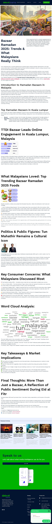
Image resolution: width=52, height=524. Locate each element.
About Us (29, 504)
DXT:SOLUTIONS (31, 501)
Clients (28, 507)
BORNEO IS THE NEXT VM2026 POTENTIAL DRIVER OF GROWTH (18, 435)
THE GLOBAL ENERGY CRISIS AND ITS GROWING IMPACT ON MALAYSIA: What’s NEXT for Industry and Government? (6, 436)
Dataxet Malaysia (15, 413)
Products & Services (31, 498)
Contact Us (46, 2)
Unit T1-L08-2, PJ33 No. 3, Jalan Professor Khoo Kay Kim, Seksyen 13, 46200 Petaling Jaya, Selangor (45, 507)
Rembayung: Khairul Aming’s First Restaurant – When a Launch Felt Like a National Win (45, 436)
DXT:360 (29, 499)
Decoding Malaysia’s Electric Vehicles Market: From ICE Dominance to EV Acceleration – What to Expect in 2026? (32, 436)
